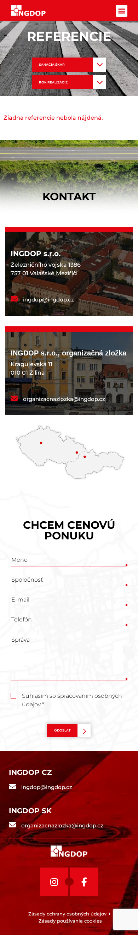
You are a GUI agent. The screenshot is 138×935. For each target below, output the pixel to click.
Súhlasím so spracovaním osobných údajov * (72, 696)
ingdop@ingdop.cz (48, 299)
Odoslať (62, 730)
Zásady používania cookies (70, 921)
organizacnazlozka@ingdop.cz (64, 399)
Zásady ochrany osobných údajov (67, 914)
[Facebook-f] (84, 882)
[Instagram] (54, 882)
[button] (121, 11)
